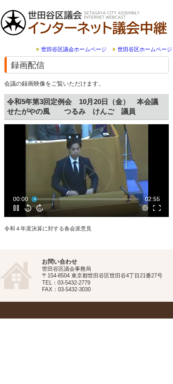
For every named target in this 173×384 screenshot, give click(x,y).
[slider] (86, 199)
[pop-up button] (145, 208)
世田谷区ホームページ (145, 49)
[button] (87, 171)
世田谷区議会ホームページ (74, 49)
